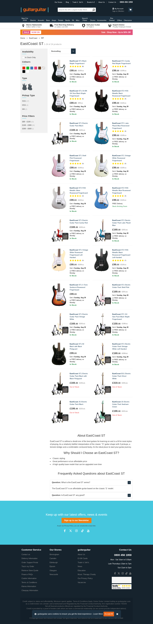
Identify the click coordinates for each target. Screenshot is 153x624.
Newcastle (54, 574)
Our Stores (58, 2)
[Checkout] (130, 9)
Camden (53, 558)
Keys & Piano (84, 19)
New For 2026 (25, 19)
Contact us (26, 554)
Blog (67, 2)
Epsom (52, 566)
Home (22, 38)
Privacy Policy (68, 526)
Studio (67, 20)
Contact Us (112, 2)
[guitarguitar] (34, 10)
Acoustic (41, 20)
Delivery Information (29, 558)
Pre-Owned (112, 19)
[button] (130, 9)
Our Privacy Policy (85, 578)
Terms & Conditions (29, 582)
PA (73, 20)
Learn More (98, 614)
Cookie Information (29, 578)
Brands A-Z (91, 2)
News (80, 566)
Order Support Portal (30, 562)
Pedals (60, 20)
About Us (101, 2)
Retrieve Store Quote (30, 570)
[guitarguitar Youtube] (88, 531)
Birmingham (54, 554)
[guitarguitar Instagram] (76, 531)
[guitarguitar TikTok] (82, 531)
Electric (33, 20)
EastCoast (33, 38)
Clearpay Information (30, 590)
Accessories (101, 20)
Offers (119, 20)
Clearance (128, 20)
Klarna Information (29, 586)
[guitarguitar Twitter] (70, 531)
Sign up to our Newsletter (76, 520)
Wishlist (121, 11)
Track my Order (28, 566)
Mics (77, 20)
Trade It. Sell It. (78, 2)
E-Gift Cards (83, 558)
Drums (92, 20)
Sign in (115, 11)
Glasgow (53, 570)
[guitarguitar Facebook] (65, 531)
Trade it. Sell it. (83, 562)
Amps (54, 20)
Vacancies (82, 582)
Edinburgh (54, 562)
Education (82, 570)
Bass (48, 20)
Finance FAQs (27, 574)
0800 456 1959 (126, 2)
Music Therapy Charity (87, 574)
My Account (118, 9)
